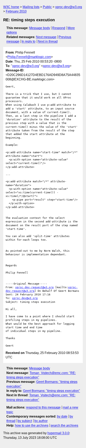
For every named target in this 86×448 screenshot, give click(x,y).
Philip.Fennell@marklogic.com (29, 57)
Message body (39, 28)
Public (47, 7)
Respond (58, 28)
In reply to (28, 41)
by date (62, 416)
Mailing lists (31, 7)
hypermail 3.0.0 (58, 433)
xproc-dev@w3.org (68, 7)
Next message (46, 37)
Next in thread (48, 41)
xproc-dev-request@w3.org (34, 287)
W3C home (11, 7)
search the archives (64, 425)
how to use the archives (31, 425)
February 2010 (16, 11)
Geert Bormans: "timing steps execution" (51, 390)
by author (41, 421)
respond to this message (43, 407)
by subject (25, 421)
